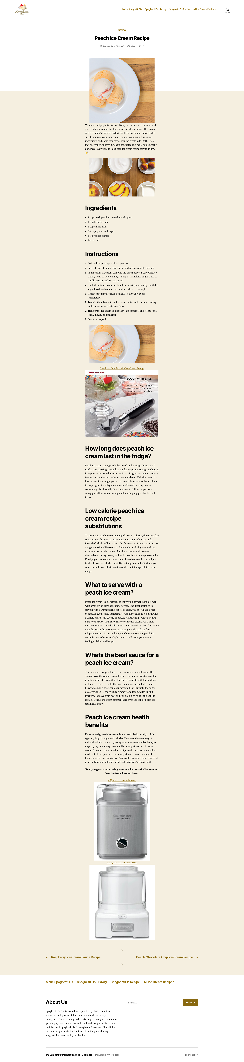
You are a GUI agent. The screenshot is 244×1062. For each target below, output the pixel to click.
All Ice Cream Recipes (204, 9)
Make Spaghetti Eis (132, 9)
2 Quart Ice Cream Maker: (122, 780)
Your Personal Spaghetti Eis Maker (73, 1054)
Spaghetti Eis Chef (115, 46)
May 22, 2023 (137, 46)
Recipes (122, 30)
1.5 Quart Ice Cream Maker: (122, 862)
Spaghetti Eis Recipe (179, 9)
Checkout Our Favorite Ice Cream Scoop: (122, 368)
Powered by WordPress (107, 1054)
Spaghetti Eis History (155, 9)
